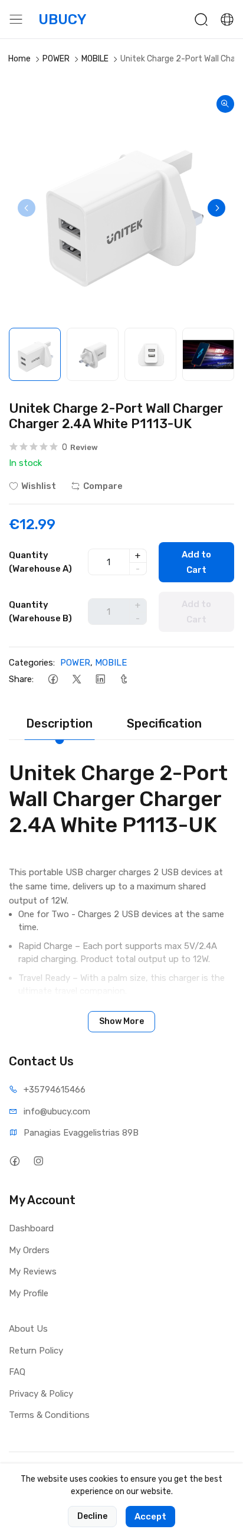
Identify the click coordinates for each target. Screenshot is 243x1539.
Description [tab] (59, 723)
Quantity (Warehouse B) (40, 611)
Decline (92, 1516)
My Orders (29, 1250)
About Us (28, 1328)
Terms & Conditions (49, 1415)
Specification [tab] (164, 723)
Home (19, 59)
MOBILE (95, 59)
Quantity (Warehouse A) (40, 562)
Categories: (32, 662)
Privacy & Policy (41, 1393)
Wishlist (38, 486)
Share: (21, 679)
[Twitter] (76, 679)
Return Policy (36, 1350)
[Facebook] (52, 679)
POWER (56, 59)
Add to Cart (196, 562)
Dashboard (31, 1228)
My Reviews (33, 1271)
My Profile (28, 1293)
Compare (103, 486)
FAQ (17, 1372)
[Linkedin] (100, 679)
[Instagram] (38, 1160)
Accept (150, 1516)
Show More (121, 1021)
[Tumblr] (123, 679)
